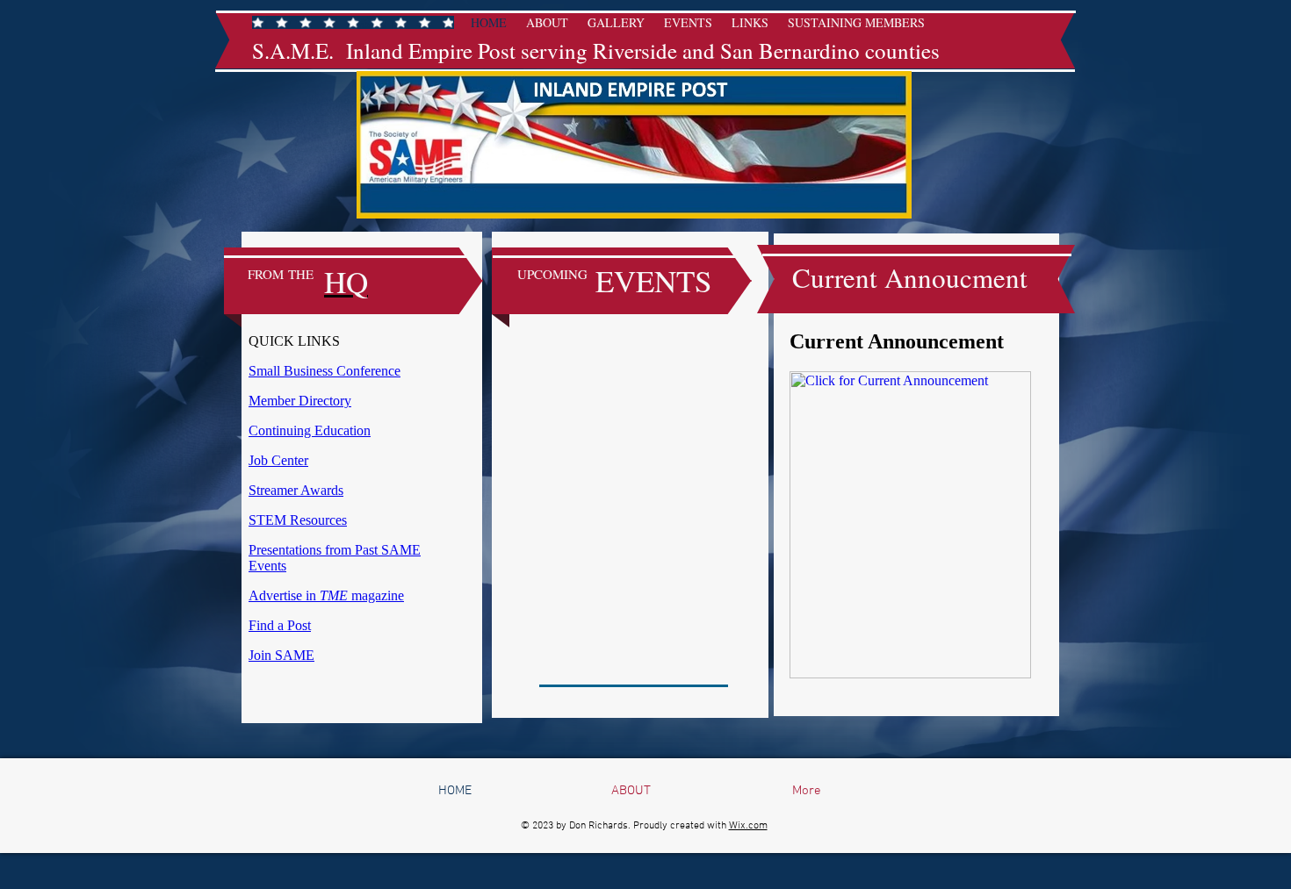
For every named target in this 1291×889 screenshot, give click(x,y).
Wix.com (748, 826)
